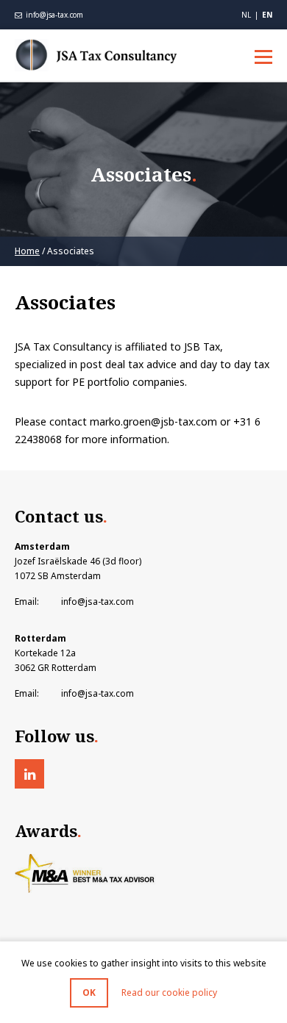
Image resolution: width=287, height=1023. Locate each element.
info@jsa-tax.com (53, 15)
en (267, 15)
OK (89, 992)
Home (27, 251)
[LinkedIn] (29, 774)
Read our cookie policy (169, 992)
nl (246, 15)
